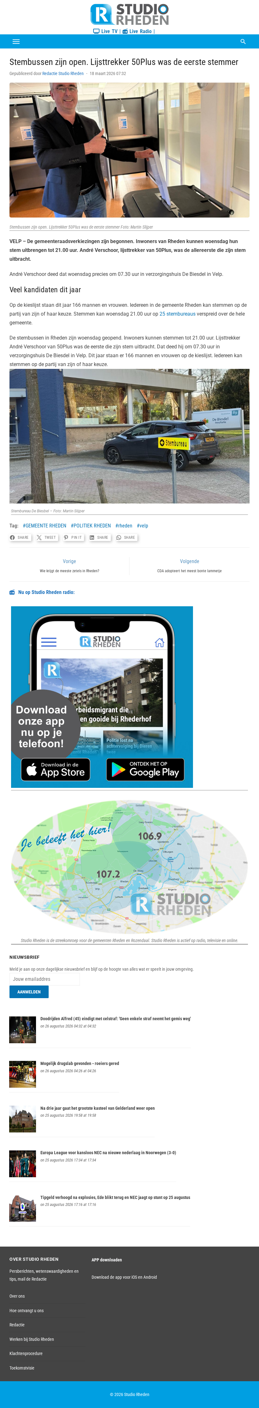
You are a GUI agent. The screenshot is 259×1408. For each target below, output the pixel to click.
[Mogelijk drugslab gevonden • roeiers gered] (22, 1086)
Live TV (108, 31)
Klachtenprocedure (26, 1353)
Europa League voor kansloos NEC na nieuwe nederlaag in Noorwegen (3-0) (108, 1152)
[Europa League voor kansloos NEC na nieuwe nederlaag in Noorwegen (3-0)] (22, 1175)
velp (144, 526)
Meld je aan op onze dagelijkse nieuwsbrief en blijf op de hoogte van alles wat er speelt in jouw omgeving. (101, 969)
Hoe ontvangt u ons (26, 1310)
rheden (125, 526)
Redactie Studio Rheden (63, 73)
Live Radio (140, 31)
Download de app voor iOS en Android (124, 1277)
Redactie (17, 1324)
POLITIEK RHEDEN (92, 526)
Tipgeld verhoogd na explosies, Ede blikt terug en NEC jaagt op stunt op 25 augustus (115, 1197)
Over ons (17, 1296)
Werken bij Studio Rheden (31, 1339)
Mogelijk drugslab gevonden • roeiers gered (79, 1063)
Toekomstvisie (21, 1367)
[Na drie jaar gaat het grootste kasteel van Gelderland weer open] (22, 1130)
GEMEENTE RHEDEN (46, 526)
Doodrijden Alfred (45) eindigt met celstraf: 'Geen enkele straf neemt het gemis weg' (115, 1018)
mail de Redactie (32, 1279)
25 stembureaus (178, 314)
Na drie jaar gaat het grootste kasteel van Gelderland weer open (97, 1108)
